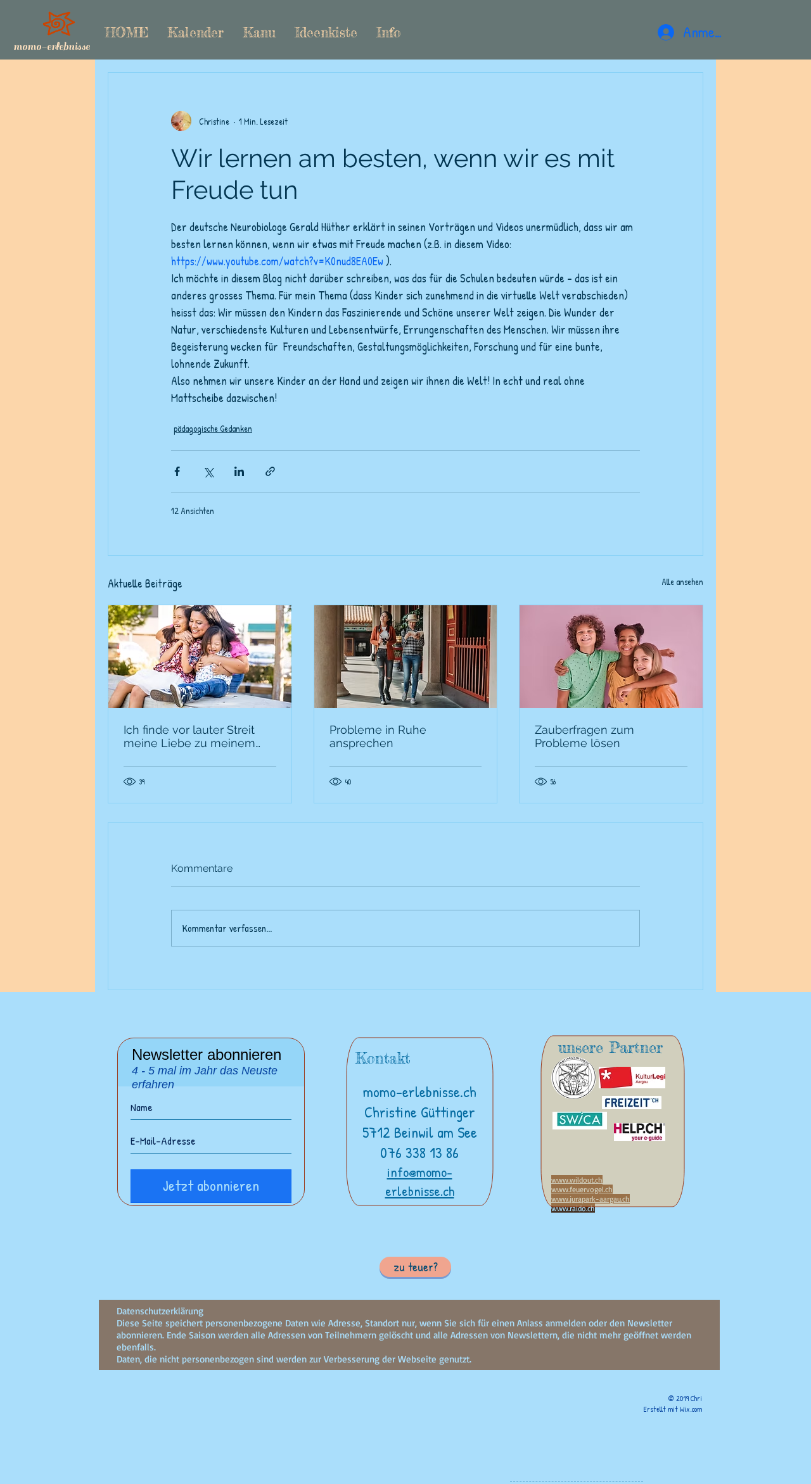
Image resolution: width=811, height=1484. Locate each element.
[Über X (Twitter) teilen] (208, 471)
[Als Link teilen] (270, 471)
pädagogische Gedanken (213, 428)
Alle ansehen (682, 581)
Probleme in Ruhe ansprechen (377, 736)
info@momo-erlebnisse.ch (419, 1181)
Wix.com (691, 1409)
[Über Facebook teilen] (177, 471)
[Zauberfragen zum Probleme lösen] (611, 656)
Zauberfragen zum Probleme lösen (584, 736)
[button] (259, 32)
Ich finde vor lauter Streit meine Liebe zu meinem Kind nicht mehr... (189, 736)
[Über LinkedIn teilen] (239, 471)
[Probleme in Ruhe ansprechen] (405, 656)
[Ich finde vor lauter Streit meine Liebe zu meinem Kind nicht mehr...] (199, 656)
